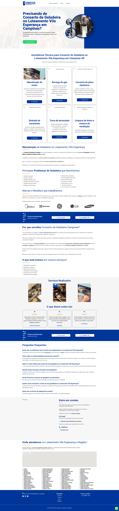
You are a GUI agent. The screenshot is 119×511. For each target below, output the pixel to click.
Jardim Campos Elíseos (29, 487)
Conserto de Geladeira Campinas (32, 152)
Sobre (61, 3)
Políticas (59, 495)
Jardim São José (65, 476)
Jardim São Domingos (66, 482)
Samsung (79, 245)
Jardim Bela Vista (46, 477)
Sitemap (59, 501)
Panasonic (86, 152)
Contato (68, 3)
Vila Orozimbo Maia (66, 473)
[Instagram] (23, 496)
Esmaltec (34, 154)
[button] (23, 206)
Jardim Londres (46, 478)
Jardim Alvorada (84, 486)
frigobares (31, 245)
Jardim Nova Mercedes (67, 471)
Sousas (25, 475)
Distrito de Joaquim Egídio (86, 485)
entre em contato (75, 413)
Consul (86, 245)
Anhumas (82, 471)
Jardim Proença (27, 477)
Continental (29, 154)
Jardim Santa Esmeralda (67, 480)
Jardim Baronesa (65, 485)
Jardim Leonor (46, 480)
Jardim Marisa (64, 477)
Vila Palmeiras (64, 483)
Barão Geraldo (27, 473)
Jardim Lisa (64, 481)
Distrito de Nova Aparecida (86, 482)
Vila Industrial (27, 472)
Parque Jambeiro (46, 472)
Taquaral (26, 471)
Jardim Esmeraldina (66, 486)
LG (82, 245)
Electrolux (68, 245)
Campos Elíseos (84, 478)
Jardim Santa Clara (66, 488)
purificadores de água (78, 243)
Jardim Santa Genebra (29, 486)
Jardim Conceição (65, 472)
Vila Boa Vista (45, 487)
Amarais (82, 470)
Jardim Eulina (45, 475)
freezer (62, 352)
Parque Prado (27, 480)
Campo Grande (84, 477)
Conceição (82, 481)
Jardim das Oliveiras (47, 470)
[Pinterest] (27, 496)
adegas (80, 196)
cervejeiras (25, 245)
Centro (25, 468)
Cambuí (25, 470)
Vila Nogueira (64, 475)
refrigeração (47, 352)
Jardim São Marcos (47, 486)
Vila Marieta (45, 476)
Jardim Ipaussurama (47, 468)
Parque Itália (45, 482)
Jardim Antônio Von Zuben (86, 488)
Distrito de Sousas (84, 483)
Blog (59, 499)
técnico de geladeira (39, 243)
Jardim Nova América (47, 481)
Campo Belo (83, 476)
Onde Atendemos (53, 3)
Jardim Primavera (65, 468)
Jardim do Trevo (46, 488)
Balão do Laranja (84, 472)
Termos (59, 497)
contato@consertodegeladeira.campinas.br (71, 421)
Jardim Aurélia (27, 481)
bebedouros (87, 243)
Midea (23, 154)
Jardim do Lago (27, 476)
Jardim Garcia (27, 483)
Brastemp (74, 245)
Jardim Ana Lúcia (84, 487)
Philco (39, 154)
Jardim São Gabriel (28, 485)
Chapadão (82, 480)
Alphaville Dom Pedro (85, 468)
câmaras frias (69, 243)
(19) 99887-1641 (64, 430)
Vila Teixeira (45, 473)
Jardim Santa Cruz (47, 485)
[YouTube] (25, 496)
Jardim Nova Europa (29, 478)
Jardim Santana (27, 488)
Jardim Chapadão (28, 482)
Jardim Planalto (65, 470)
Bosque (82, 473)
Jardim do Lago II (65, 478)
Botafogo (82, 475)
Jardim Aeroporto (46, 483)
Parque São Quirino (47, 471)
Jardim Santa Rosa (66, 487)
